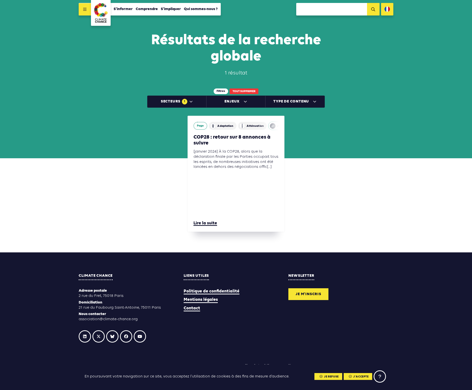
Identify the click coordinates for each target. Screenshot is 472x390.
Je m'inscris (308, 294)
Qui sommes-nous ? (201, 9)
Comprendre (147, 9)
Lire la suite (205, 223)
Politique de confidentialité (211, 291)
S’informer (123, 9)
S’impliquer (171, 9)
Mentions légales (201, 299)
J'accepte (361, 376)
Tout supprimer (244, 91)
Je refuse (331, 376)
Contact (192, 308)
